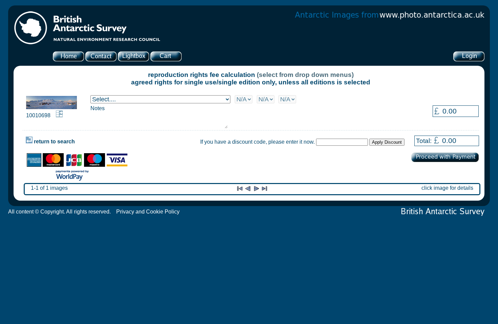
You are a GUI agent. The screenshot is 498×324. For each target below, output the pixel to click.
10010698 (38, 115)
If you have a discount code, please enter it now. (257, 142)
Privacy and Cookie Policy (148, 212)
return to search (54, 141)
